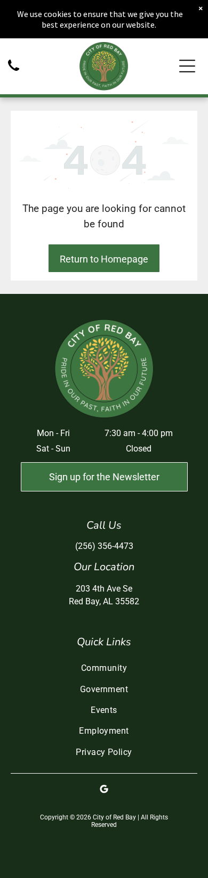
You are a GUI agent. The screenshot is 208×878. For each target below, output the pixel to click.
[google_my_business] (104, 790)
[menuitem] (104, 668)
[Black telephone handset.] (13, 72)
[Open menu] (187, 66)
